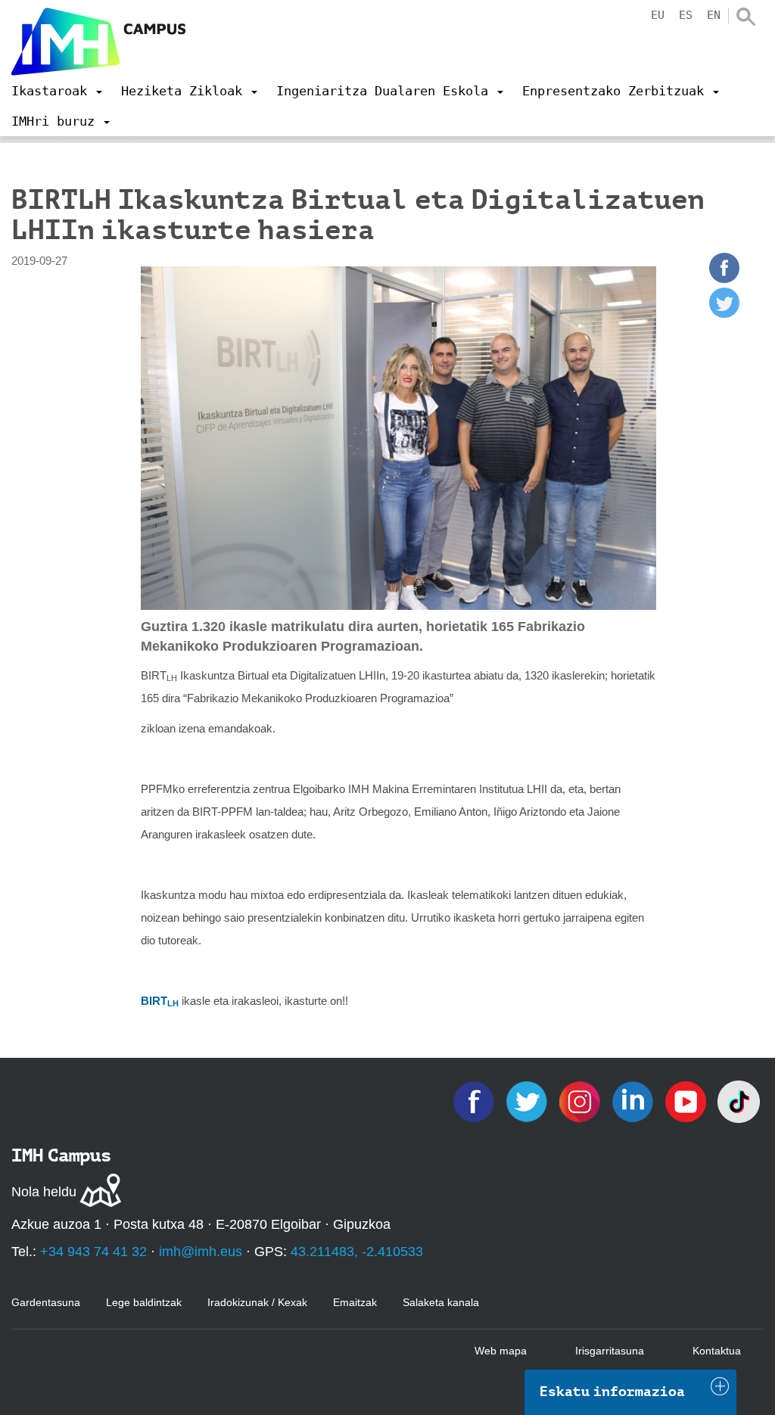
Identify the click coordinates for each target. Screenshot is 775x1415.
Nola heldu (43, 1191)
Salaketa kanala (441, 1302)
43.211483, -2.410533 (357, 1251)
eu (658, 15)
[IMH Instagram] (581, 1100)
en (714, 15)
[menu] (56, 91)
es (686, 15)
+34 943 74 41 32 (93, 1251)
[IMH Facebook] (475, 1100)
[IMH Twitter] (528, 1100)
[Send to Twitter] (724, 313)
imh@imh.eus (200, 1251)
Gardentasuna (45, 1302)
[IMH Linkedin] (634, 1100)
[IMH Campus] (98, 41)
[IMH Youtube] (687, 1100)
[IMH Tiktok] (739, 1100)
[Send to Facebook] (724, 278)
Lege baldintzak (144, 1302)
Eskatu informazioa (612, 1391)
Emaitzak (355, 1302)
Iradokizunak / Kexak (257, 1302)
